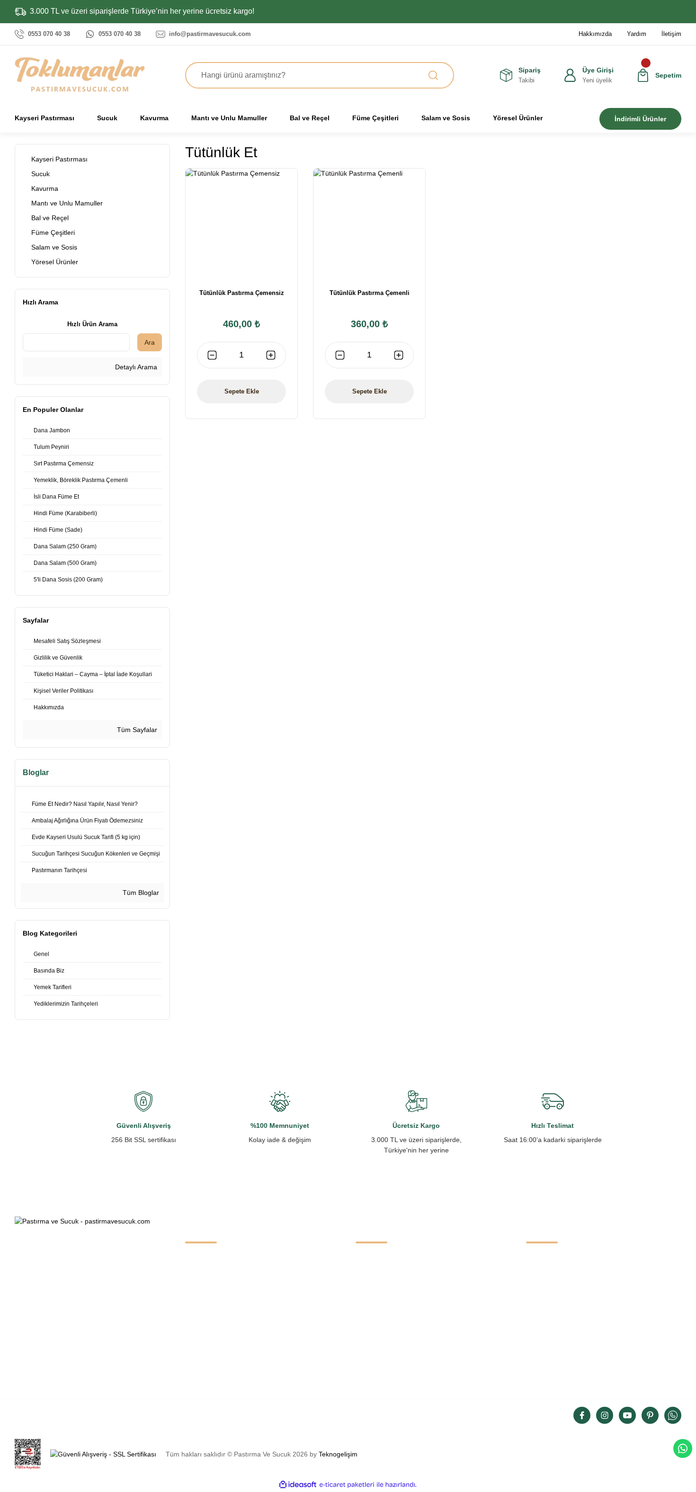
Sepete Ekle (241, 391)
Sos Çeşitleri (374, 1341)
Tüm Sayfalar (136, 729)
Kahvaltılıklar (375, 1321)
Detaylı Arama (135, 367)
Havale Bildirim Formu (218, 1341)
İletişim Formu (206, 1321)
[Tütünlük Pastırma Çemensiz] (241, 224)
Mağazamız (202, 1282)
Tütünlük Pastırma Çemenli (370, 292)
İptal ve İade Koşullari (558, 1301)
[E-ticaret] (347, 1485)
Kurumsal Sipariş (210, 1361)
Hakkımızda (203, 1262)
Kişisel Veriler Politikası (560, 1321)
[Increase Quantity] (271, 355)
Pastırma (369, 1262)
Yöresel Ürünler (379, 1282)
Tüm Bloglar (140, 892)
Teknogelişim (338, 1454)
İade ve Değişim (550, 1341)
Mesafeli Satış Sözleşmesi (565, 1262)
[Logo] (80, 74)
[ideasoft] (298, 1485)
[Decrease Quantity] (212, 355)
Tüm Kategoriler (380, 1361)
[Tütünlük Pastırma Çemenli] (369, 224)
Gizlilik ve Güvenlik (554, 1282)
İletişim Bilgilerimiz (212, 1301)
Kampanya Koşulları (556, 1361)
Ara (149, 342)
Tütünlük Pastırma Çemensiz (241, 292)
